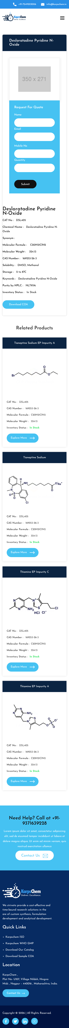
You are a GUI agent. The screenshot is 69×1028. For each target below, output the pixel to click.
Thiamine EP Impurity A (34, 686)
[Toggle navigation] (61, 17)
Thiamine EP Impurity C (34, 572)
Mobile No (20, 146)
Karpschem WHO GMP (20, 943)
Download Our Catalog (20, 950)
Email (17, 129)
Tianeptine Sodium (34, 457)
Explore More (19, 438)
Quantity (19, 160)
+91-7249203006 (27, 4)
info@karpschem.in (56, 4)
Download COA (18, 304)
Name (17, 114)
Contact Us (31, 856)
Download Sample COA (20, 956)
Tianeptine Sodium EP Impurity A (34, 343)
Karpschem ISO (15, 937)
